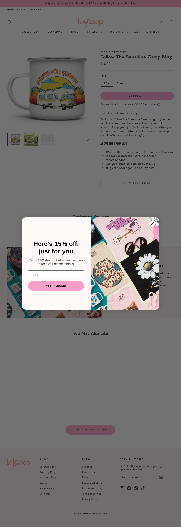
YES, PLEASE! (56, 286)
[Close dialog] (153, 223)
